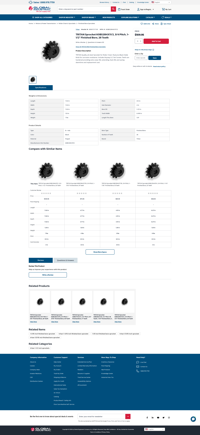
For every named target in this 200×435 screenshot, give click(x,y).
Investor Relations (35, 373)
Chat (124, 2)
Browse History (104, 2)
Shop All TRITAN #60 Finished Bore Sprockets (91, 47)
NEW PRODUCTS (109, 17)
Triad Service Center (84, 377)
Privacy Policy (111, 421)
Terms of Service (121, 421)
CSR (31, 377)
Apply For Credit (59, 381)
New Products (105, 370)
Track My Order (58, 373)
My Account (57, 366)
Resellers (80, 370)
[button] (161, 2)
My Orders (57, 370)
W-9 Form (57, 393)
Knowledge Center (143, 2)
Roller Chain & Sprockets (67, 23)
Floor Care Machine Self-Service (64, 404)
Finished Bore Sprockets (86, 23)
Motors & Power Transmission (46, 23)
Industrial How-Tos (107, 377)
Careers (32, 366)
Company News (35, 370)
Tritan (78, 29)
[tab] (41, 87)
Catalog (131, 2)
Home (31, 23)
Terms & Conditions (95, 432)
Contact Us (116, 2)
